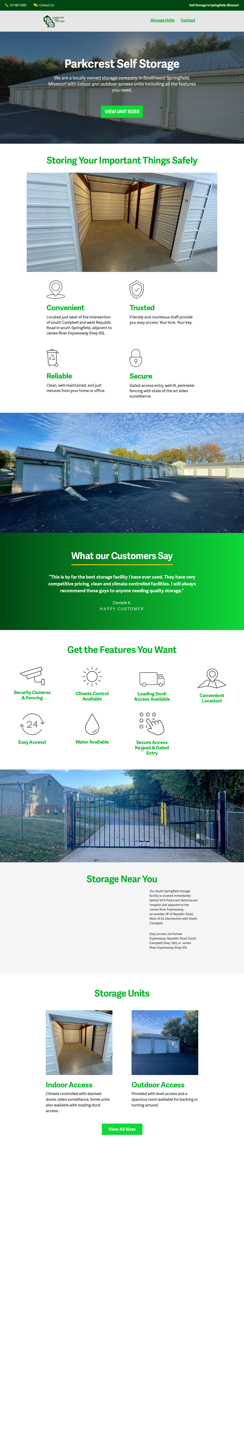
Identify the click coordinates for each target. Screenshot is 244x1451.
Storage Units (163, 20)
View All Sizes (122, 1129)
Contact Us (46, 5)
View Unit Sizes (122, 112)
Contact (188, 20)
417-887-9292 (17, 5)
